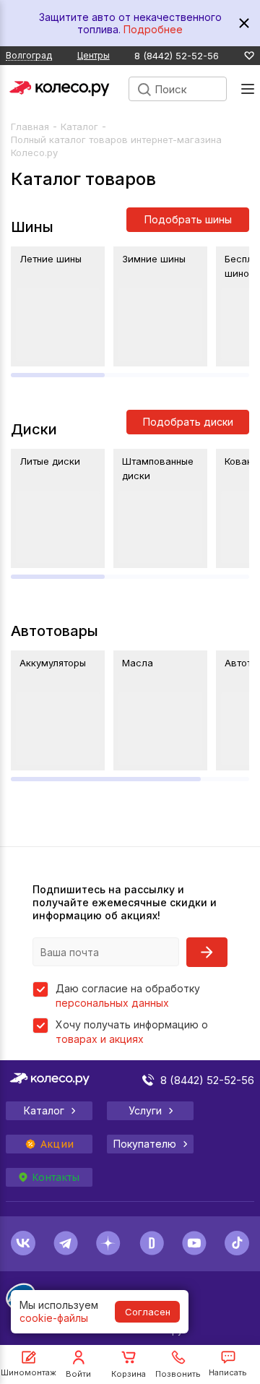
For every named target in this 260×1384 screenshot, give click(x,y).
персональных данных (112, 1003)
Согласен (147, 1312)
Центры (93, 55)
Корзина (128, 1374)
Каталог (79, 126)
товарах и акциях (100, 1039)
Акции (57, 1144)
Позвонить (178, 1374)
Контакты (55, 1177)
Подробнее (153, 29)
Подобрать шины (188, 219)
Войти (78, 1374)
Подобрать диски (188, 422)
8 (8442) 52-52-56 (176, 56)
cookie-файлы (54, 1318)
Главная (30, 126)
